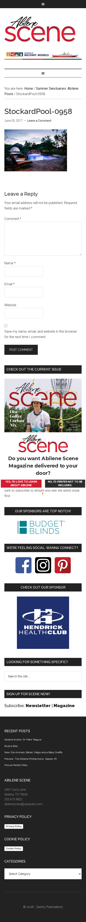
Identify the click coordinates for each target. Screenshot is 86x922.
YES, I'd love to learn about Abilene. (21, 483)
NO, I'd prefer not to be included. (65, 483)
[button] (43, 466)
